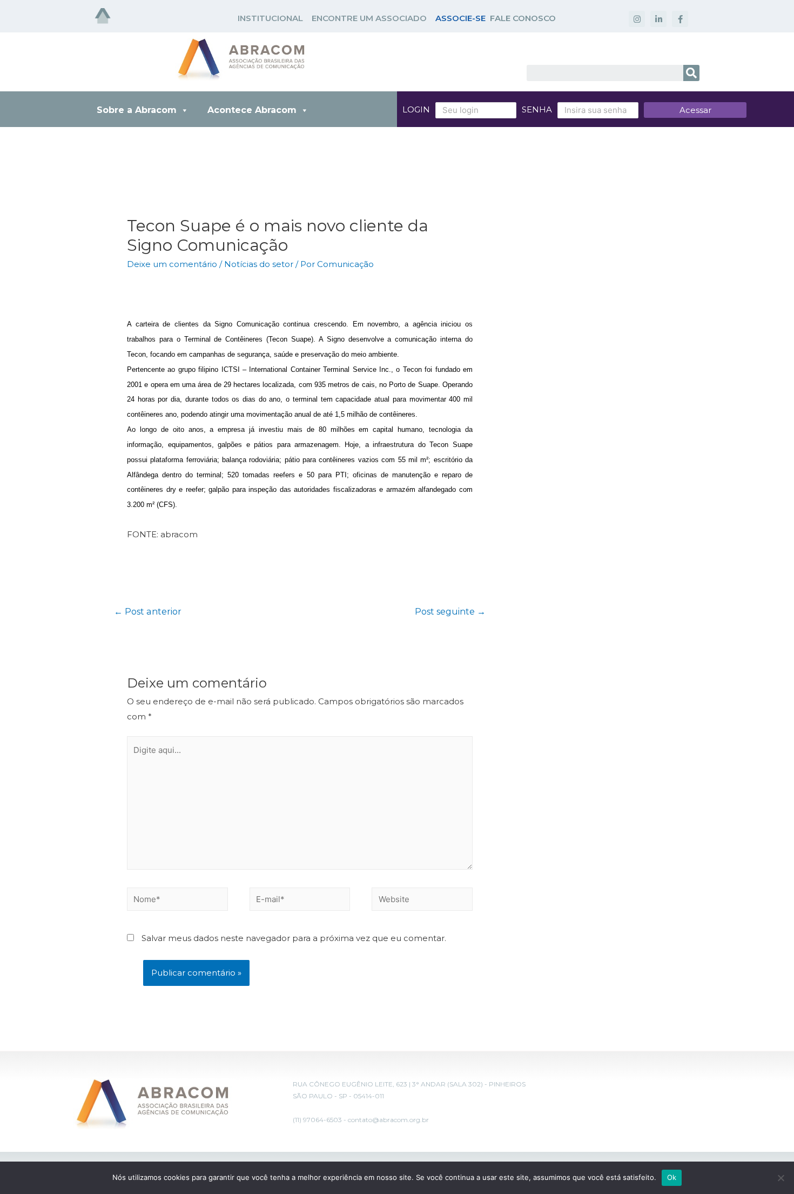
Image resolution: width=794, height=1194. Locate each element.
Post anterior (147, 611)
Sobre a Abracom (137, 110)
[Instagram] (637, 19)
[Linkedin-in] (658, 19)
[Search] (691, 73)
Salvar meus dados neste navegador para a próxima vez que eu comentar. (294, 938)
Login (416, 109)
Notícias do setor (258, 264)
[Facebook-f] (680, 19)
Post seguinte (450, 611)
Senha (537, 109)
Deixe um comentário (172, 264)
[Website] (422, 901)
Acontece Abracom (252, 110)
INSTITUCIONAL (270, 18)
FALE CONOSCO (523, 18)
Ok (672, 1177)
